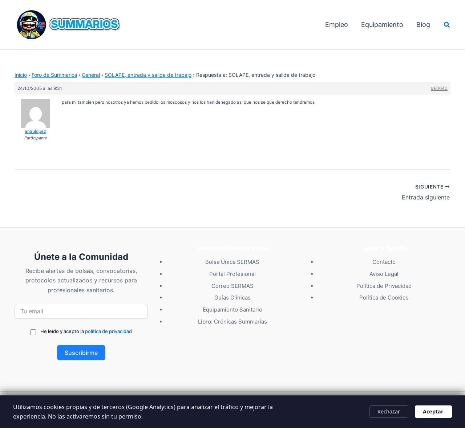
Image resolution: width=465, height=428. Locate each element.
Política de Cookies (384, 297)
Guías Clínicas (232, 297)
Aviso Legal (384, 273)
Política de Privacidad (384, 285)
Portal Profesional (232, 273)
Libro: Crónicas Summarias (232, 321)
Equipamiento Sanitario (232, 309)
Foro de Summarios (54, 75)
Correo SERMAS (232, 285)
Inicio (21, 75)
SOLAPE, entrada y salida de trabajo (148, 75)
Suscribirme (81, 352)
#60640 (439, 88)
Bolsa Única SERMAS (232, 261)
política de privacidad (108, 331)
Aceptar (433, 411)
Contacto (384, 261)
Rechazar (388, 411)
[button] (447, 24)
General (91, 75)
